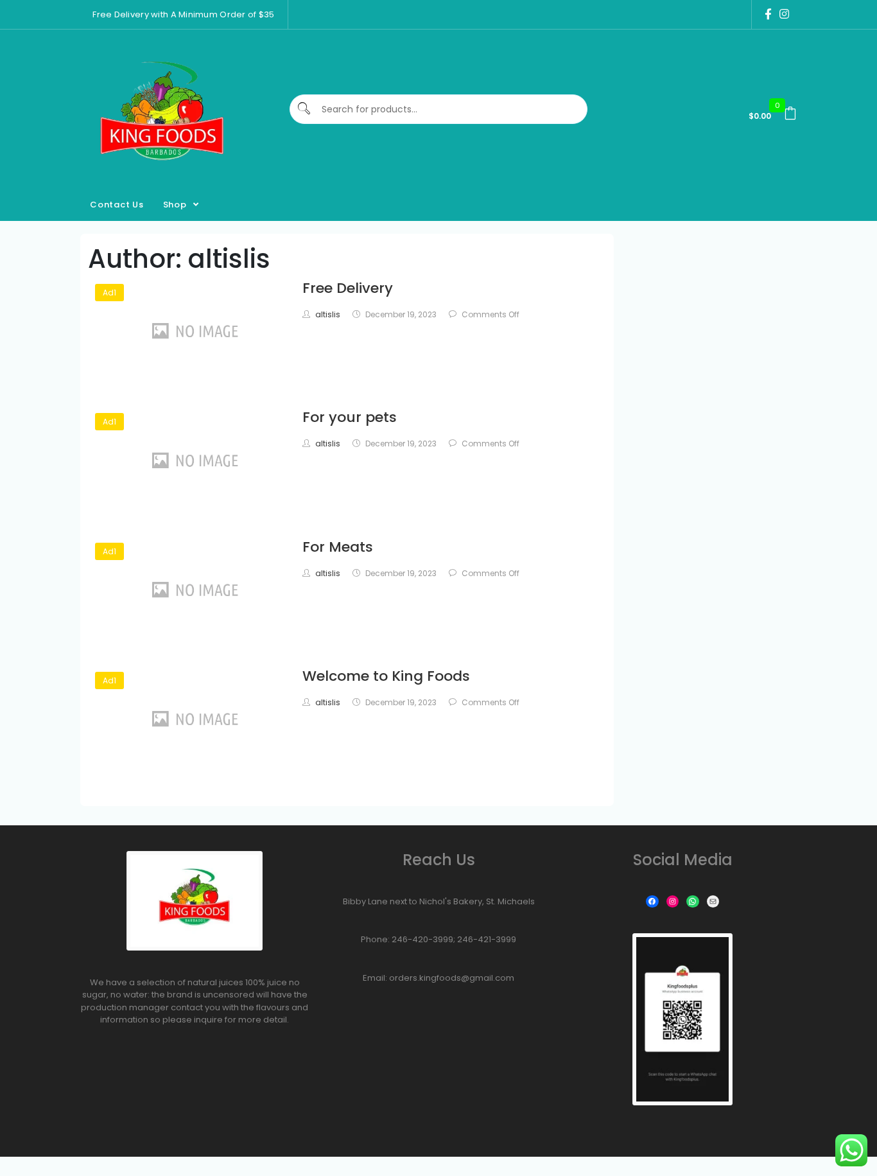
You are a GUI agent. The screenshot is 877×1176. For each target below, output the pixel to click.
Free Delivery (347, 288)
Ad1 (109, 292)
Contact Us (117, 204)
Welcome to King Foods (386, 676)
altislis (327, 314)
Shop (175, 204)
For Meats (337, 547)
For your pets (349, 417)
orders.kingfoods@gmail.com (451, 978)
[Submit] (304, 109)
